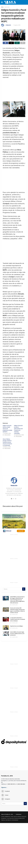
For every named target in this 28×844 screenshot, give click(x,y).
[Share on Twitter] (11, 43)
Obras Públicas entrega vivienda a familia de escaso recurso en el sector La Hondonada (7, 442)
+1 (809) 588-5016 (10, 784)
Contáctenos (18, 814)
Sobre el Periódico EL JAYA (7, 814)
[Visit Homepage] (10, 2)
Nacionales (7, 7)
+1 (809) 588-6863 (20, 784)
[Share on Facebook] (5, 43)
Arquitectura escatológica (16, 626)
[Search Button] (23, 589)
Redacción (8, 25)
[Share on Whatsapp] (17, 43)
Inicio (2, 7)
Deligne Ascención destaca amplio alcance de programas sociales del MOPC (7, 428)
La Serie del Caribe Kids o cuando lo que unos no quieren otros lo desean (17, 619)
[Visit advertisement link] (14, 523)
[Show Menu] (2, 2)
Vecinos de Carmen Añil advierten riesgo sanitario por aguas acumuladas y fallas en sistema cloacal (17, 610)
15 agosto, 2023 (16, 25)
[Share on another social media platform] (22, 43)
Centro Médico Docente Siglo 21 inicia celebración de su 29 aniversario (17, 633)
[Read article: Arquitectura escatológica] (6, 627)
